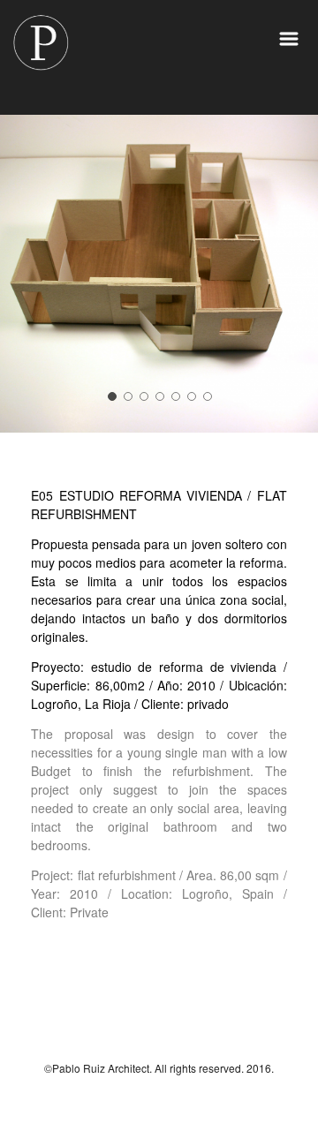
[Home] (41, 44)
